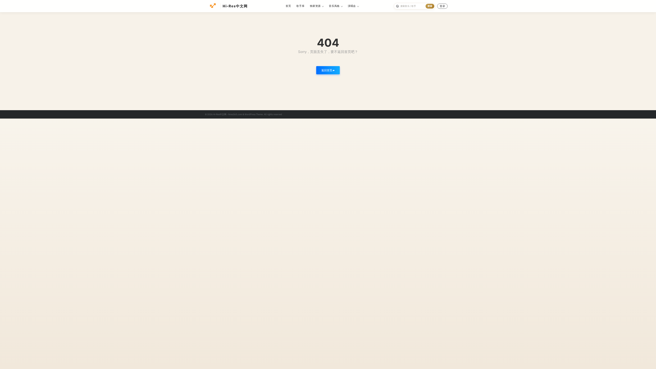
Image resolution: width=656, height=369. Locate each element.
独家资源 (315, 6)
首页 (288, 6)
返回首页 (326, 70)
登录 (442, 6)
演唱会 (352, 6)
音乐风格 (334, 6)
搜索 (430, 6)
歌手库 (300, 6)
